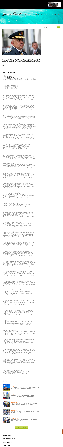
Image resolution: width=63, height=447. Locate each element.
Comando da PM (6, 26)
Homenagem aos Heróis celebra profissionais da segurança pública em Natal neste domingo (23, 396)
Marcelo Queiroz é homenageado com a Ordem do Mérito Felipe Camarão (24, 420)
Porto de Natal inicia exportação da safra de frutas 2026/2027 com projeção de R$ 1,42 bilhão (24, 404)
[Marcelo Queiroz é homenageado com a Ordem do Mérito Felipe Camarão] (6, 423)
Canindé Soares (7, 76)
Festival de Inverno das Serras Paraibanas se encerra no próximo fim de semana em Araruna (25, 388)
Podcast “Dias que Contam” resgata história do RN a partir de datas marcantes (25, 412)
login (10, 68)
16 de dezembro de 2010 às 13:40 (8, 77)
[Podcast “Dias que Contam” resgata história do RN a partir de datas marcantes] (6, 415)
